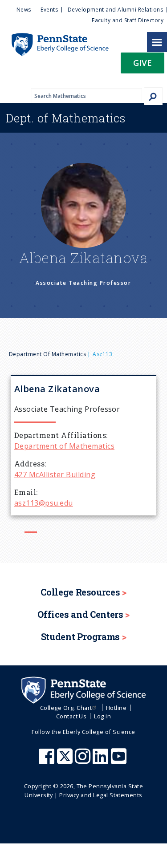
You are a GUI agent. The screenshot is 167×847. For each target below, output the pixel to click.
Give (142, 62)
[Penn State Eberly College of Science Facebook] (48, 761)
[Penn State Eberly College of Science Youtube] (119, 761)
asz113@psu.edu (43, 503)
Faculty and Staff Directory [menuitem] (127, 20)
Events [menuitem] (49, 9)
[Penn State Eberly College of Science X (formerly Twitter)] (66, 761)
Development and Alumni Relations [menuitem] (115, 9)
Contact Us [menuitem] (71, 716)
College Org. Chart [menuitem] (66, 708)
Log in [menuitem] (102, 716)
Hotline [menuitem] (116, 708)
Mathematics (66, 118)
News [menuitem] (23, 9)
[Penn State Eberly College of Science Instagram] (84, 761)
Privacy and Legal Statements (100, 795)
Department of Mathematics (47, 354)
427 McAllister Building (54, 474)
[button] (142, 66)
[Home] (54, 37)
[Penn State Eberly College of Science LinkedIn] (101, 761)
